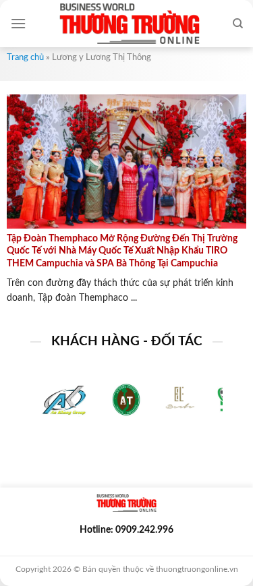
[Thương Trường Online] (129, 23)
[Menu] (18, 23)
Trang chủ (25, 57)
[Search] (238, 23)
